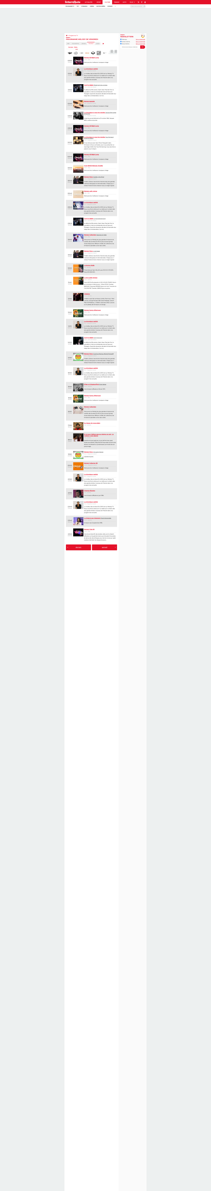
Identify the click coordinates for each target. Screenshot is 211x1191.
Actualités (88, 2)
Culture (107, 2)
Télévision (124, 39)
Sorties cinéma (100, 6)
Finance (116, 2)
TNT (78, 6)
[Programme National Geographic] (81, 53)
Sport (99, 2)
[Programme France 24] (99, 53)
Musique (109, 6)
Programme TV (70, 6)
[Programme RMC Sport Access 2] (104, 53)
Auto (124, 2)
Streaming (84, 6)
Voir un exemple (140, 39)
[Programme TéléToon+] (70, 53)
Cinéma (92, 6)
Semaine (70, 47)
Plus (131, 2)
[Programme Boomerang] (93, 53)
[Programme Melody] (87, 53)
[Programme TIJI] (76, 53)
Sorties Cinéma (125, 41)
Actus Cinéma (125, 43)
